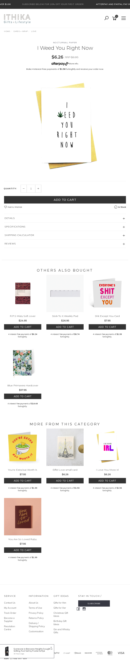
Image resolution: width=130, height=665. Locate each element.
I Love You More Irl (107, 469)
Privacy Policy (36, 613)
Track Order (10, 613)
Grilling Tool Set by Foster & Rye (29, 651)
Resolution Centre (9, 628)
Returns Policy (36, 618)
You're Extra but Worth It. (22, 469)
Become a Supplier (9, 619)
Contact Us (9, 602)
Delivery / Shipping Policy (37, 624)
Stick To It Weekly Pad (65, 316)
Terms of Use (35, 607)
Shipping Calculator (19, 235)
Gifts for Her (59, 607)
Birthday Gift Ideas (60, 622)
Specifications (15, 226)
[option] (65, 127)
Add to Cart (65, 200)
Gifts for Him (59, 602)
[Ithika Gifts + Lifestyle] (18, 18)
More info (73, 63)
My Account (10, 607)
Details (10, 218)
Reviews (10, 243)
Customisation (36, 631)
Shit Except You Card (107, 316)
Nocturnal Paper (65, 42)
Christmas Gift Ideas (60, 614)
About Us (33, 602)
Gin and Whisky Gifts (61, 631)
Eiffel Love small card (65, 469)
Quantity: (10, 189)
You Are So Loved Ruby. (22, 539)
